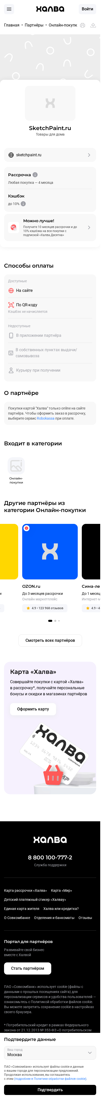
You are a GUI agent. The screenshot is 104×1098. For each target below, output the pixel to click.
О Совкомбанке (17, 918)
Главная (11, 25)
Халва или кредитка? (61, 909)
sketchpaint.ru (28, 154)
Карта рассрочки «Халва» (25, 890)
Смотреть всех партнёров (50, 640)
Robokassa (46, 418)
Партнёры (34, 25)
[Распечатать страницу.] (82, 25)
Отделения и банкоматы (54, 918)
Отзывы (85, 918)
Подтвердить (50, 1089)
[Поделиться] (93, 25)
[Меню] (9, 9)
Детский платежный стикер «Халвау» (35, 900)
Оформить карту (33, 709)
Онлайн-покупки (64, 25)
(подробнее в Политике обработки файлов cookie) (50, 1079)
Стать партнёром (27, 968)
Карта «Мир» (61, 890)
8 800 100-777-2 (50, 857)
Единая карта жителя (21, 909)
